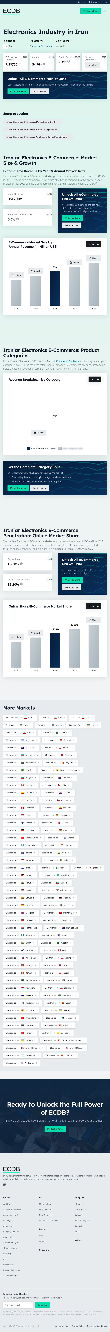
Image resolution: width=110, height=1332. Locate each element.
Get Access (38, 91)
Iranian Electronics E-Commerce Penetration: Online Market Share (36, 137)
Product (7, 1197)
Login (82, 2)
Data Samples (45, 1215)
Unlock (94, 65)
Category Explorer (11, 1231)
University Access (99, 2)
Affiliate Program (82, 1220)
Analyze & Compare (12, 1209)
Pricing (78, 1240)
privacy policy (24, 1314)
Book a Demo (92, 11)
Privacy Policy (78, 1326)
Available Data (45, 1209)
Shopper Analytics (11, 1248)
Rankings (7, 1220)
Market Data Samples (48, 1220)
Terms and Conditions (97, 1326)
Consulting (44, 1250)
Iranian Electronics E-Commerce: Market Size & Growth (31, 122)
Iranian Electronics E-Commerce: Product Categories (30, 129)
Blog (41, 1235)
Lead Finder (8, 1237)
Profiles (6, 1204)
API (4, 1259)
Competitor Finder (11, 1215)
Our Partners (81, 1209)
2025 (93, 379)
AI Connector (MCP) (11, 1275)
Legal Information (61, 1326)
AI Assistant (8, 1226)
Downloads (8, 1264)
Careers (78, 1215)
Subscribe (42, 1305)
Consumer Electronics (41, 46)
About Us (79, 1204)
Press (77, 1231)
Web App (7, 1253)
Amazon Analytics (11, 1242)
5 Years (92, 244)
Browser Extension (11, 1270)
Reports (42, 1241)
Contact (78, 1226)
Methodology (45, 1204)
